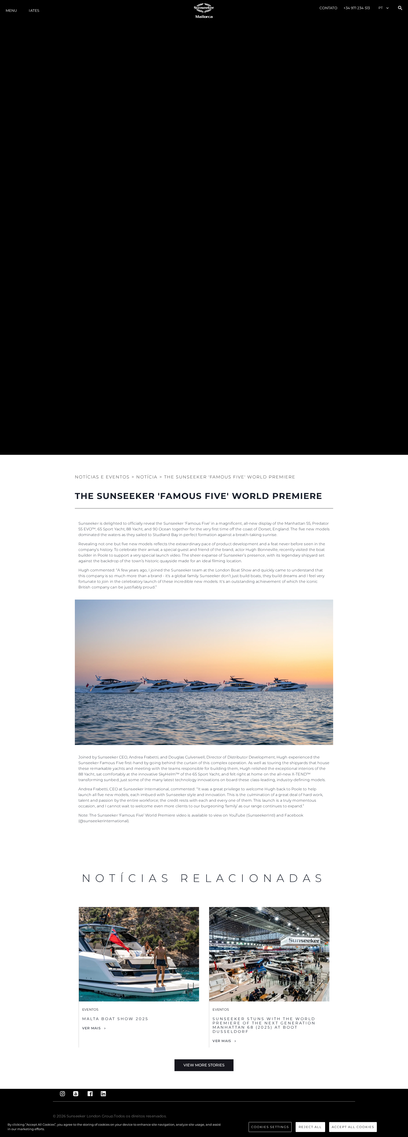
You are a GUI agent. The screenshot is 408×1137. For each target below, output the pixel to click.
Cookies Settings (270, 1127)
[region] (204, 1127)
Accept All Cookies (353, 1127)
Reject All (310, 1127)
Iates (34, 10)
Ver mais (91, 1028)
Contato (328, 8)
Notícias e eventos (102, 477)
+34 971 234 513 (357, 8)
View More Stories (204, 1065)
